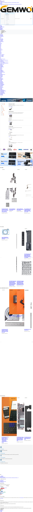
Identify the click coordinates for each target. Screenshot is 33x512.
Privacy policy (5, 487)
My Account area (21, 497)
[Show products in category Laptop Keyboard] (11, 117)
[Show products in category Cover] (11, 147)
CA (6, 21)
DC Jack (1, 111)
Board (1, 112)
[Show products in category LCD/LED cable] (11, 132)
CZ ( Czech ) (7, 23)
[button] (32, 197)
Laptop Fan (10, 121)
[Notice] (31, 7)
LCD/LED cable (2, 110)
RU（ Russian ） (2, 103)
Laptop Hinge (2, 109)
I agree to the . (4, 487)
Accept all (1, 509)
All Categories (2, 18)
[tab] (1, 510)
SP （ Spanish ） (2, 104)
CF (6, 22)
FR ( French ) (7, 24)
